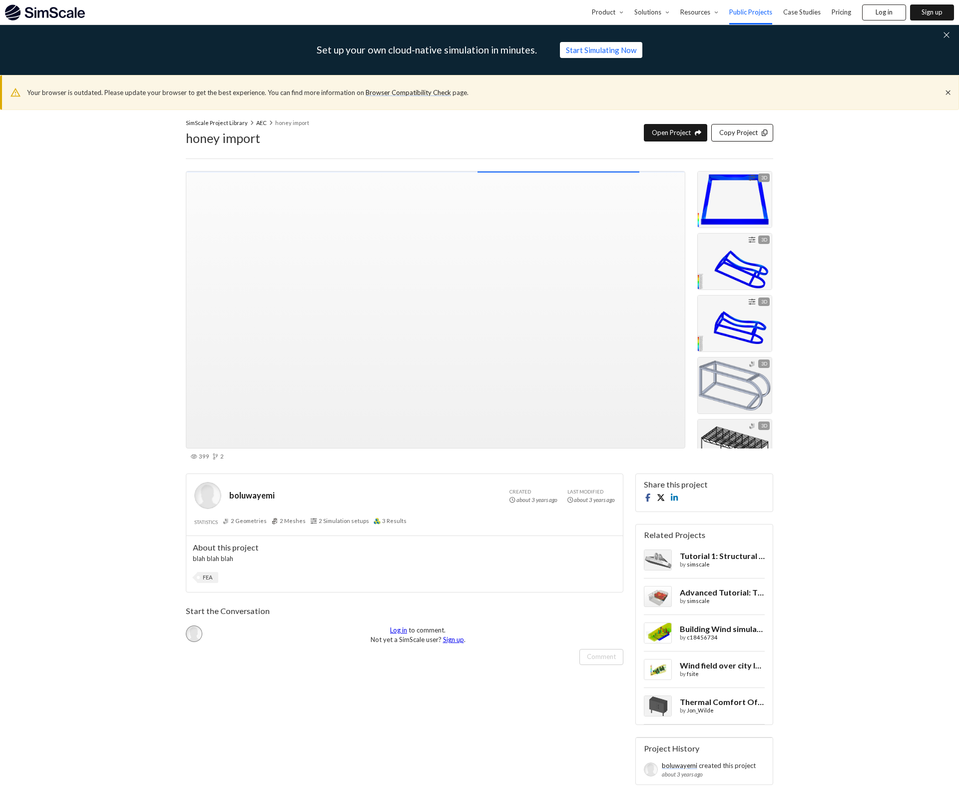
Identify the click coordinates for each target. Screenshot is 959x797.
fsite (693, 673)
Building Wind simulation (722, 629)
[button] (207, 577)
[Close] (948, 92)
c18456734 (702, 637)
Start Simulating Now (601, 50)
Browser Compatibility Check (408, 92)
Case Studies (802, 12)
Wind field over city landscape (722, 665)
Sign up (932, 12)
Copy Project (738, 132)
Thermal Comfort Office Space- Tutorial (722, 701)
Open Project (671, 132)
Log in (884, 12)
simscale (698, 564)
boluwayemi (252, 495)
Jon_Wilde (700, 710)
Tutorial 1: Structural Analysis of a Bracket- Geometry (722, 555)
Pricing (841, 12)
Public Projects (750, 12)
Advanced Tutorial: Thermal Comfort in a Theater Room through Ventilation (722, 592)
